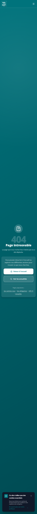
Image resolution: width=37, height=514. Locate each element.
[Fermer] (31, 496)
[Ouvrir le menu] (33, 4)
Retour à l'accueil (20, 271)
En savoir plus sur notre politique (16, 508)
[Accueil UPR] (4, 4)
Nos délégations (22, 291)
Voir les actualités (20, 279)
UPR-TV (31, 291)
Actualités (18, 294)
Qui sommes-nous (9, 291)
